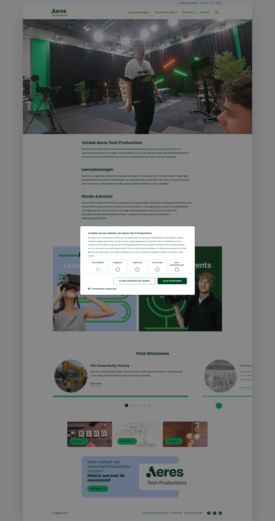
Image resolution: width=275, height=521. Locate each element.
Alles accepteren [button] (172, 281)
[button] (102, 289)
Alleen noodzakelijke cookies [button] (134, 281)
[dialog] (137, 260)
